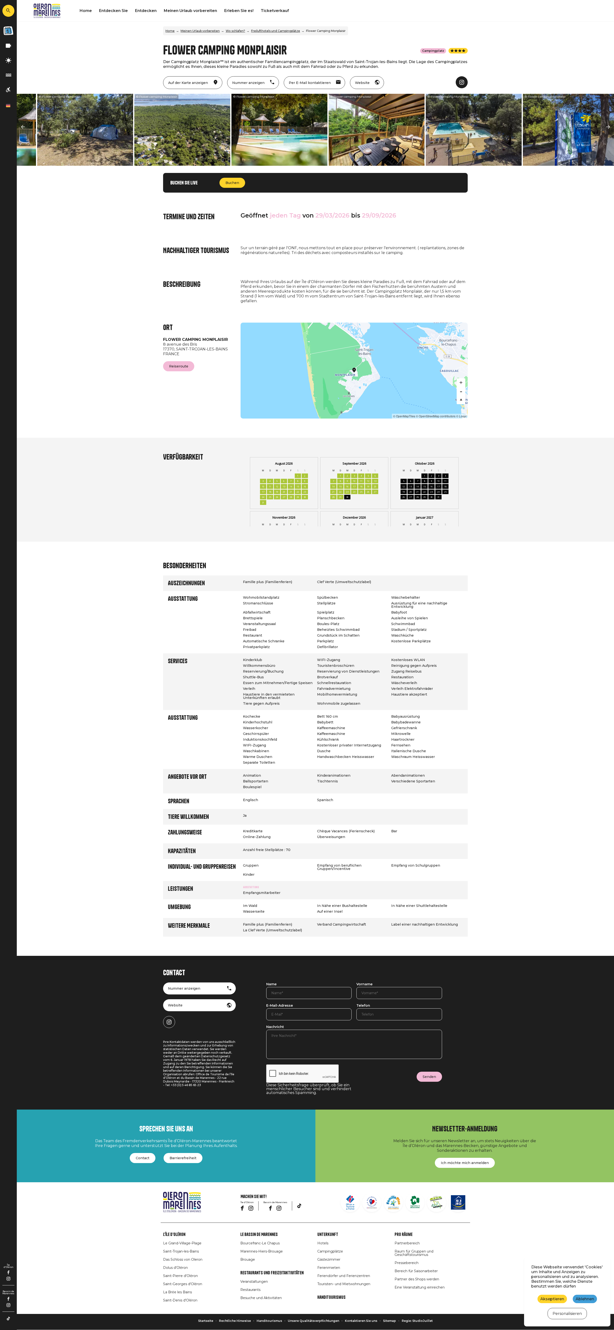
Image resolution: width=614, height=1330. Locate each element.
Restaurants (250, 1289)
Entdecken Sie (113, 10)
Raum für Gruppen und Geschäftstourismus (414, 1253)
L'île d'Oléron (174, 1234)
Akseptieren (552, 1299)
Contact (142, 1158)
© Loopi (461, 416)
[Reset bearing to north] (461, 400)
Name (271, 984)
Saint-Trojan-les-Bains (181, 1251)
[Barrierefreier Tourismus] (8, 90)
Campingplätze (330, 1251)
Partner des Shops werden (417, 1279)
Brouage (247, 1259)
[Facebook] (8, 1272)
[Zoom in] (461, 382)
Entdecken (146, 10)
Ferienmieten (328, 1267)
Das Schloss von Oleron (182, 1259)
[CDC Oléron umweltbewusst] (436, 1202)
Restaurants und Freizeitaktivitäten (272, 1273)
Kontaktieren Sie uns (361, 1321)
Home (86, 10)
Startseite (205, 1321)
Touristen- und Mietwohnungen (343, 1284)
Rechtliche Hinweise (235, 1321)
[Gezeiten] (8, 75)
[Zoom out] (461, 391)
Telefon (363, 1006)
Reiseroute (178, 366)
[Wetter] (8, 60)
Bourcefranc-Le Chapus (260, 1243)
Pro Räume (404, 1234)
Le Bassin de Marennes (259, 1234)
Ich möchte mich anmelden (465, 1163)
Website (175, 1005)
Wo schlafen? (235, 31)
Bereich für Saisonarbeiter (416, 1271)
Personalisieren (567, 1313)
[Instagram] (8, 1279)
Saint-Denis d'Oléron (180, 1300)
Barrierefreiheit (183, 1158)
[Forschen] (8, 11)
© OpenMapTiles (404, 416)
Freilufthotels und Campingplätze (275, 31)
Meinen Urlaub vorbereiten (190, 10)
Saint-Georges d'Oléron (182, 1284)
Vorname (364, 984)
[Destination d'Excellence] (371, 1202)
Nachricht (275, 1027)
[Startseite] (47, 11)
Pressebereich (407, 1263)
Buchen (232, 183)
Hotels (322, 1243)
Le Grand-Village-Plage (182, 1243)
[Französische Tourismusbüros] (350, 1202)
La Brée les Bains (177, 1292)
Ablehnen (585, 1299)
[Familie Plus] (393, 1202)
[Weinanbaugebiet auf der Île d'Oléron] (415, 1202)
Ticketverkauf (275, 10)
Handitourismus (331, 1297)
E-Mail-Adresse (279, 1006)
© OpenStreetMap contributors (435, 416)
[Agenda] (8, 30)
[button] (23, 127)
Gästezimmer (328, 1259)
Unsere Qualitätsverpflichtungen (313, 1321)
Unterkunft (327, 1234)
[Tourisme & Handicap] (458, 1202)
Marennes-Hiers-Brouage (261, 1251)
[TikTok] (8, 1318)
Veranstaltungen (254, 1281)
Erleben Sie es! (239, 10)
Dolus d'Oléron (175, 1267)
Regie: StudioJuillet (417, 1321)
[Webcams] (8, 46)
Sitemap (389, 1321)
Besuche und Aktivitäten (261, 1298)
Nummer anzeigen (184, 988)
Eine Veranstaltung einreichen (420, 1287)
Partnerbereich (407, 1243)
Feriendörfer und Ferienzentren (343, 1275)
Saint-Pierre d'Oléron (180, 1275)
